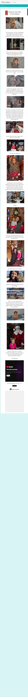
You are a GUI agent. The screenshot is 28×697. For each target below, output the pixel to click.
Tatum (20, 383)
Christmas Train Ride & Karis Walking (14, 13)
